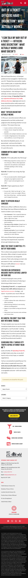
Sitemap (25, 527)
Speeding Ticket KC (19, 350)
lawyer (18, 264)
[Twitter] (12, 521)
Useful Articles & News (6, 501)
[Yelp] (16, 521)
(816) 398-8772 (14, 416)
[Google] (20, 521)
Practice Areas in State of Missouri (8, 495)
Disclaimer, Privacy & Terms (7, 489)
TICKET (16, 54)
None (23, 54)
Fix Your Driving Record (6, 498)
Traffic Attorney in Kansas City (8, 485)
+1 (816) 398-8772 (7, 472)
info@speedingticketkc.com (10, 474)
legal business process (7, 291)
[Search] (21, 3)
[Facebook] (8, 521)
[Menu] (25, 3)
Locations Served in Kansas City (8, 492)
